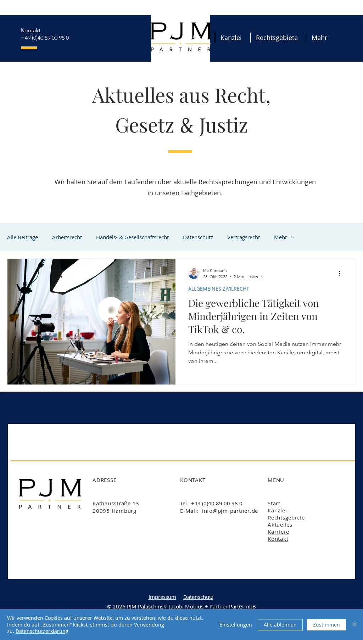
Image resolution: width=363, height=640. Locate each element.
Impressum (162, 596)
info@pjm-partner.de (230, 510)
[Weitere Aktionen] (341, 273)
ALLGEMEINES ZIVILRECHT (218, 289)
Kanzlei (277, 510)
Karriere (278, 531)
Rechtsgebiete (286, 517)
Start (274, 503)
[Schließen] (354, 624)
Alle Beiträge (22, 237)
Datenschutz (198, 237)
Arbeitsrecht (67, 237)
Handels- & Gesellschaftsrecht (132, 237)
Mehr (280, 237)
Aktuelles (280, 524)
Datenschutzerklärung (42, 631)
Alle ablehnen (280, 624)
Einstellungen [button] (235, 624)
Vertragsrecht (243, 237)
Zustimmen (326, 624)
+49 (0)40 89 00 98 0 (45, 37)
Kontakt (30, 30)
